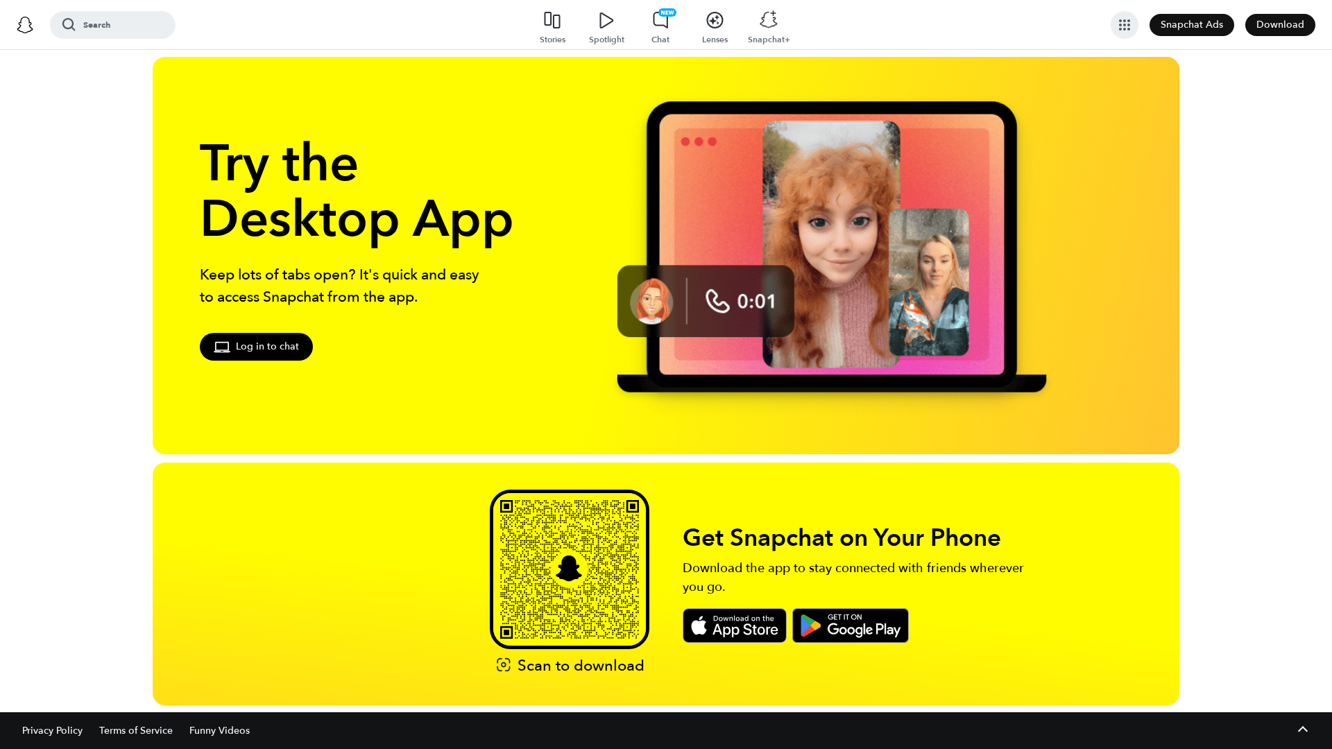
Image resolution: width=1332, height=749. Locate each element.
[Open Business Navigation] (1124, 25)
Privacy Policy (52, 730)
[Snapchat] (25, 25)
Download (1280, 24)
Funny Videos (219, 730)
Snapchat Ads (1192, 24)
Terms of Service (136, 730)
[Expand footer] (1302, 730)
